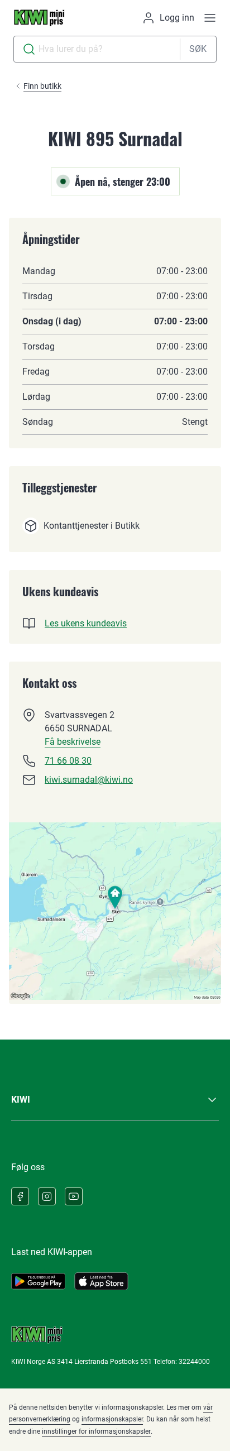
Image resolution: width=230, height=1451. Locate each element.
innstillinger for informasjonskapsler (96, 1431)
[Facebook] (20, 1196)
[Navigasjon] (210, 18)
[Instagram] (47, 1196)
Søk (198, 49)
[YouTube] (74, 1196)
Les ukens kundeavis (86, 623)
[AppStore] (101, 1281)
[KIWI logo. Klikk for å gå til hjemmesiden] (39, 18)
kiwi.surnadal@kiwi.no (89, 779)
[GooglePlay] (38, 1281)
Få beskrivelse (72, 741)
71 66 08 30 (68, 760)
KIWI (20, 1099)
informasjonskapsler (112, 1419)
